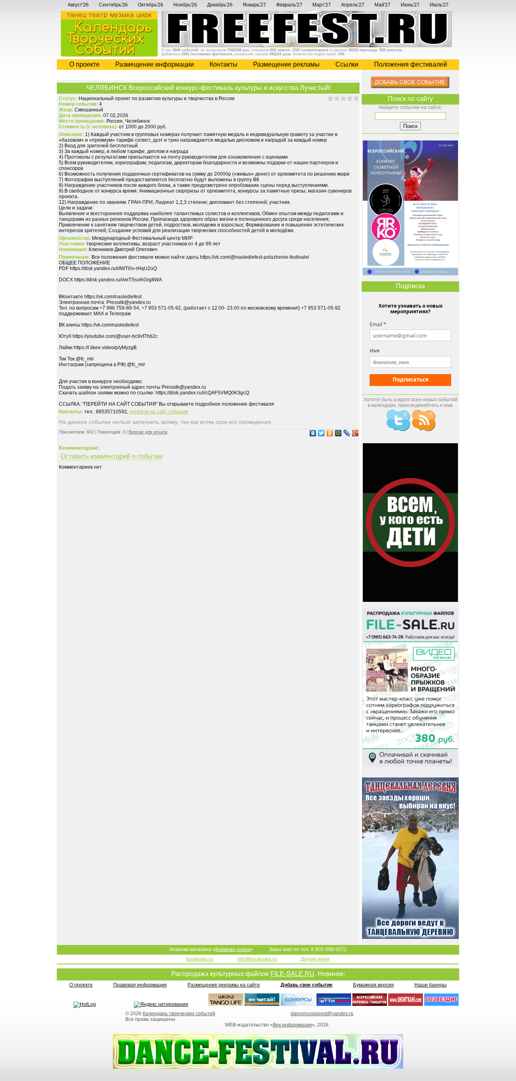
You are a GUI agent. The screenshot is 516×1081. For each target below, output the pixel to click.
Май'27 (383, 5)
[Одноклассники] (329, 433)
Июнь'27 (410, 5)
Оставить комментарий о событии (111, 456)
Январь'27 (254, 5)
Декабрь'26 (220, 5)
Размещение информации (154, 64)
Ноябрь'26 (185, 5)
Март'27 (321, 5)
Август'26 (78, 5)
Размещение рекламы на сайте (223, 985)
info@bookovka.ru (257, 959)
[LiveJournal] (345, 433)
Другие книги (315, 959)
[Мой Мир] (337, 433)
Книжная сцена (232, 949)
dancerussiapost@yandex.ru (322, 1013)
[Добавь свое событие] (410, 87)
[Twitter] (320, 433)
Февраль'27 (289, 5)
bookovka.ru (199, 959)
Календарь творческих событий (179, 1013)
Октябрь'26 (150, 5)
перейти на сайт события (158, 412)
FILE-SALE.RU (292, 973)
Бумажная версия (373, 985)
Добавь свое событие (307, 985)
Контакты (223, 64)
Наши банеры (430, 985)
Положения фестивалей (410, 64)
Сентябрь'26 (113, 5)
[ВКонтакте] (312, 433)
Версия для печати (148, 431)
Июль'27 (439, 5)
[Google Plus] (354, 433)
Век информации (292, 1025)
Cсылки (346, 64)
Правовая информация (140, 985)
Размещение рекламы (286, 64)
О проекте (84, 64)
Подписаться (411, 379)
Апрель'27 (352, 5)
